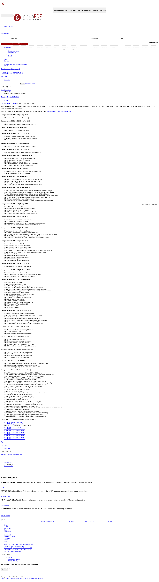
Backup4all (44, 521)
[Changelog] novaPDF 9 (12, 73)
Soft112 (86, 521)
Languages (7, 531)
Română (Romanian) (14, 559)
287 (9, 91)
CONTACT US (5, 516)
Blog (5, 541)
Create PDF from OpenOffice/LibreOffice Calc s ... (19, 544)
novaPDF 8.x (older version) (12, 427)
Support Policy (5, 578)
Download (7, 535)
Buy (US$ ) (6, 15)
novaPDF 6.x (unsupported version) (14, 430)
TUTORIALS (5, 505)
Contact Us (7, 528)
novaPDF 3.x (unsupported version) (14, 435)
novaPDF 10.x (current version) (13, 424)
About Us (7, 526)
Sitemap (31, 578)
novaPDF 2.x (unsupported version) (14, 437)
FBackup (51, 521)
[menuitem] (12, 52)
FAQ (2, 487)
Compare (7, 538)
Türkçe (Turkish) (13, 560)
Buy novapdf (16, 69)
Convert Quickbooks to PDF (12, 551)
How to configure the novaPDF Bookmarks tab (18, 548)
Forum (6, 540)
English (10, 557)
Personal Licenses (9, 536)
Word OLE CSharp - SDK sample (14, 546)
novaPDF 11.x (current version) (13, 422)
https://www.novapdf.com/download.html (59, 111)
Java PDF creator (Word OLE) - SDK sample (17, 549)
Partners (6, 530)
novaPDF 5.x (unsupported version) (14, 432)
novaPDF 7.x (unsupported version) (14, 429)
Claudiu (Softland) (6, 90)
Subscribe (4, 570)
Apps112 (91, 521)
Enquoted (109, 521)
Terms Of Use (14, 578)
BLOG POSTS (5, 496)
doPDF (71, 521)
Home (6, 525)
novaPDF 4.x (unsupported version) (14, 434)
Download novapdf (6, 69)
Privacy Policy (24, 578)
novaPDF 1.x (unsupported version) (14, 439)
